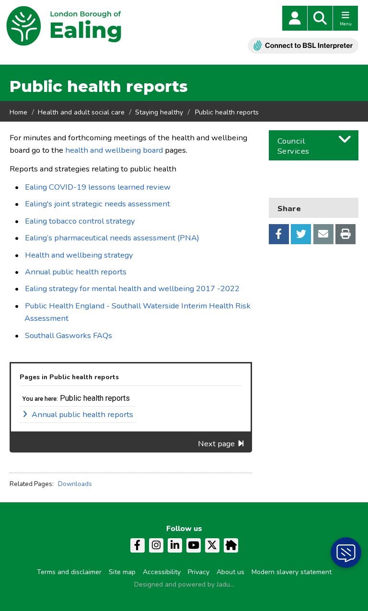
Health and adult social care (81, 112)
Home (18, 112)
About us (230, 572)
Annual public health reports (75, 271)
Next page (216, 443)
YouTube (193, 545)
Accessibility (162, 572)
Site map (122, 572)
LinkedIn (175, 545)
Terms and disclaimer (69, 572)
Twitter (301, 234)
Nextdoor (231, 545)
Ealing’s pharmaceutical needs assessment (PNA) (112, 237)
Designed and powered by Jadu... (184, 584)
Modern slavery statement (292, 572)
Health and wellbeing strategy (79, 254)
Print (345, 234)
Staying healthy (159, 112)
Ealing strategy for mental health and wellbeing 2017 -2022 (132, 288)
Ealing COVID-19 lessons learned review (98, 186)
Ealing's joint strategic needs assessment (97, 203)
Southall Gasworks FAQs (68, 335)
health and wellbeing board (114, 150)
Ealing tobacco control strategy (80, 220)
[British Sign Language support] (303, 46)
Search (320, 18)
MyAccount (294, 18)
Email (323, 234)
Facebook (279, 234)
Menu (346, 24)
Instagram (156, 545)
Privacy (198, 572)
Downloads (75, 483)
